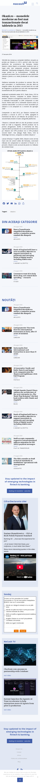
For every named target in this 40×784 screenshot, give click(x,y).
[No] (38, 777)
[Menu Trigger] (33, 4)
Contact (19, 752)
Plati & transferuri (21, 448)
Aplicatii (17, 239)
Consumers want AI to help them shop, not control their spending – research (25, 276)
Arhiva (19, 755)
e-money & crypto (21, 263)
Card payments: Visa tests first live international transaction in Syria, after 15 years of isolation (25, 331)
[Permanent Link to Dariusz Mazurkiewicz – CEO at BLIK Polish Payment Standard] (16, 531)
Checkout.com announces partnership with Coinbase (16, 670)
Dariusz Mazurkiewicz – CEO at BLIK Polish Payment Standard (18, 534)
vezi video (7, 675)
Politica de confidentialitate (19, 758)
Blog (16, 404)
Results (23, 631)
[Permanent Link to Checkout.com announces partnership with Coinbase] (20, 667)
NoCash (4, 30)
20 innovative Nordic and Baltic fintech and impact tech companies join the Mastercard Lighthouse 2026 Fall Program (25, 372)
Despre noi (19, 749)
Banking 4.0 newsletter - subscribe (19, 491)
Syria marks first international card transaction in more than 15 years (25, 351)
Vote (16, 631)
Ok (20, 780)
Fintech (17, 380)
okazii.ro (12, 212)
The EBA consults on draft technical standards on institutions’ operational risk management (25, 461)
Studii (16, 281)
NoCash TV (9, 641)
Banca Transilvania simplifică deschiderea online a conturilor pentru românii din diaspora (24, 232)
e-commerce (11, 30)
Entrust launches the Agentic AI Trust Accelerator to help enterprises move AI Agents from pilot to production (19, 702)
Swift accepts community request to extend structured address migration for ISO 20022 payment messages (25, 441)
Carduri (17, 337)
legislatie (18, 468)
